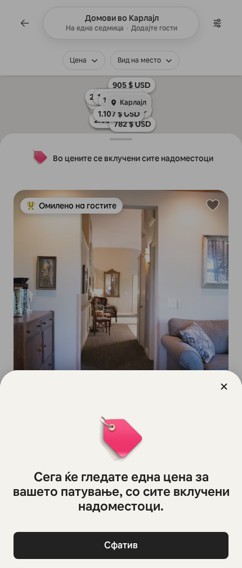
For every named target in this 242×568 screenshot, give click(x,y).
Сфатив (121, 545)
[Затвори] (223, 386)
